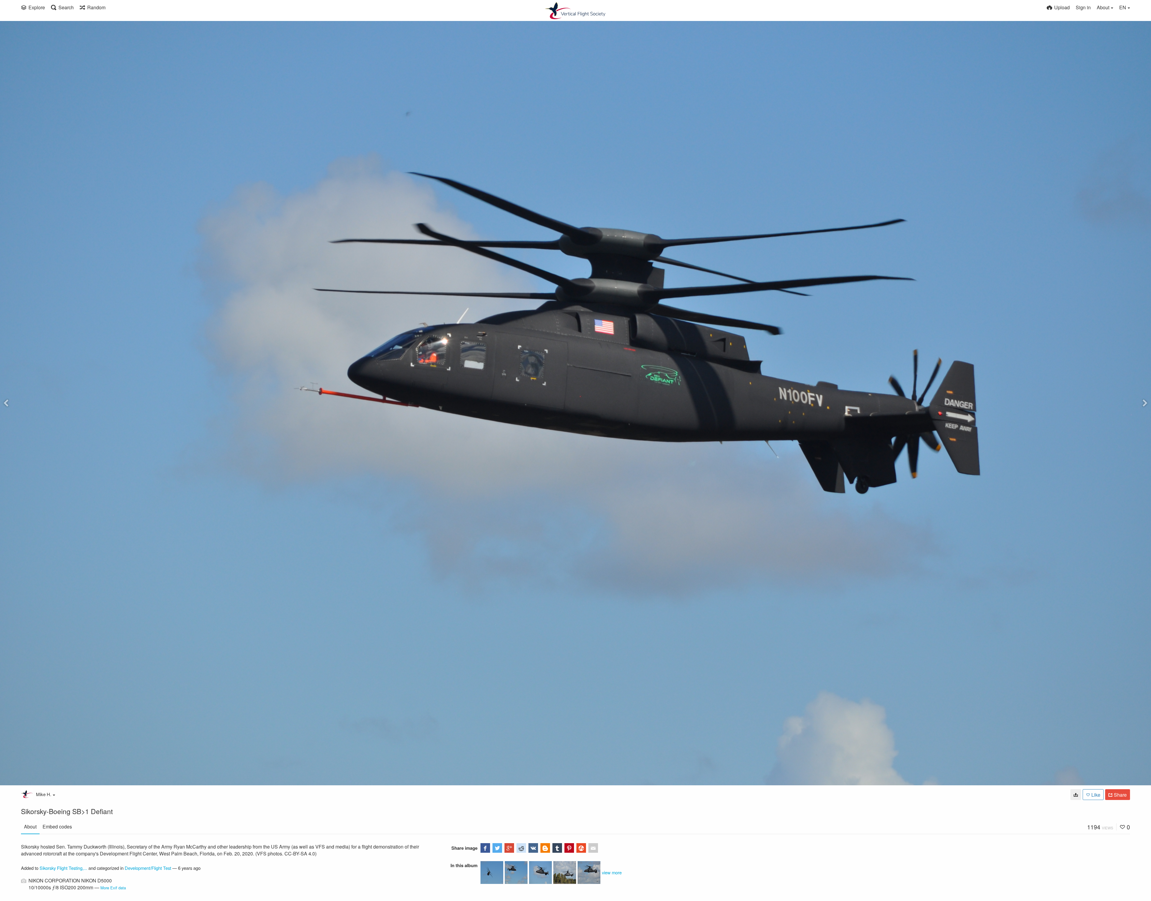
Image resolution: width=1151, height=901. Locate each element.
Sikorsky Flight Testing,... (63, 868)
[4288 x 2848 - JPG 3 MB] (1075, 794)
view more (612, 872)
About (30, 826)
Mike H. (43, 794)
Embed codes (57, 826)
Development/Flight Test (148, 868)
